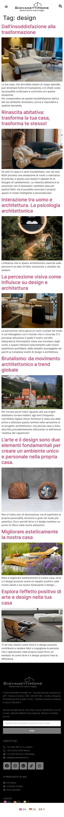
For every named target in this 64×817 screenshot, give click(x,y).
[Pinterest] (23, 766)
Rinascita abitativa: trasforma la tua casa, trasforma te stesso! (25, 117)
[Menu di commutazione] (6, 6)
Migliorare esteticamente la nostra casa (29, 534)
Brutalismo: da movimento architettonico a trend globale (30, 364)
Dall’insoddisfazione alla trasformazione (28, 29)
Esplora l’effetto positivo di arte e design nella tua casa (31, 597)
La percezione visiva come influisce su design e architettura (31, 282)
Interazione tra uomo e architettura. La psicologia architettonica (30, 205)
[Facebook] (7, 766)
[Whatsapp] (39, 766)
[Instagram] (15, 766)
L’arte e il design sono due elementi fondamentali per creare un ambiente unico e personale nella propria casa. (31, 451)
